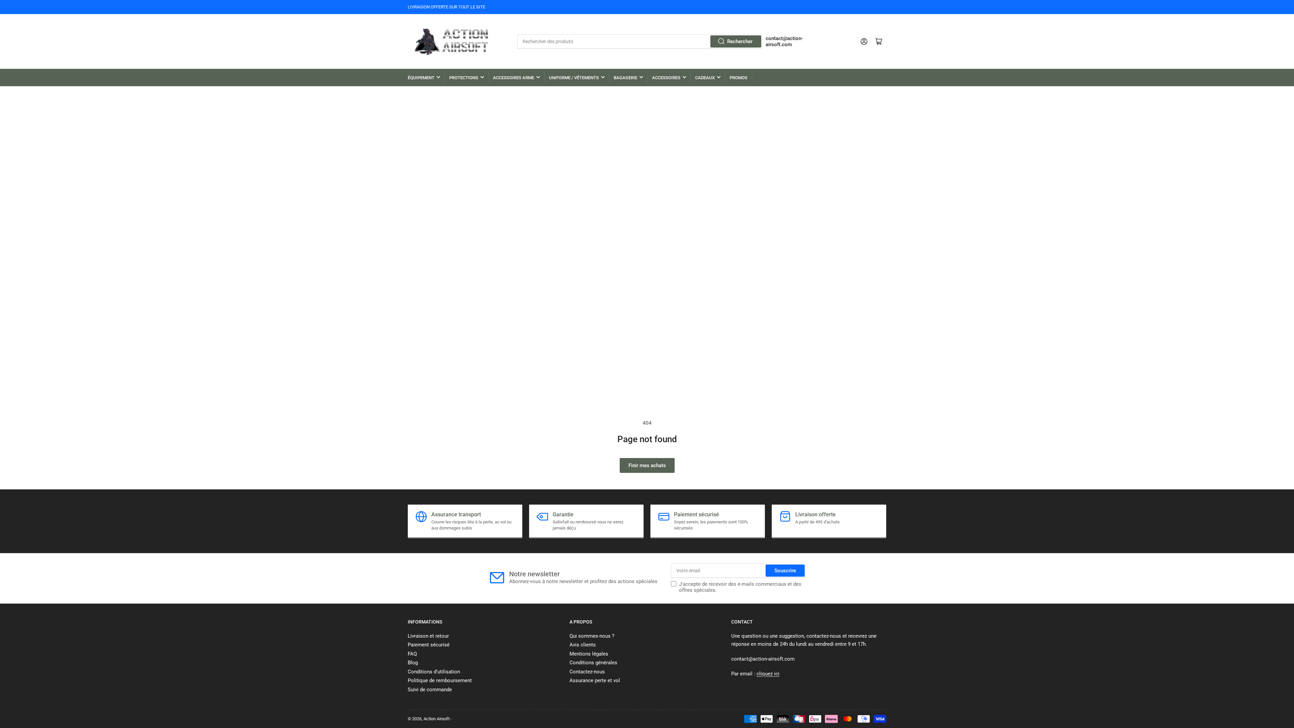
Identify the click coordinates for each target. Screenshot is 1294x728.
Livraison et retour (428, 636)
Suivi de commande (430, 690)
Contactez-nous (587, 672)
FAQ (412, 654)
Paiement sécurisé (429, 645)
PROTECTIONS (463, 77)
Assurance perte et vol (594, 680)
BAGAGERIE (625, 77)
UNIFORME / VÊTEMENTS (574, 77)
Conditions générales (593, 663)
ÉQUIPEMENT (421, 77)
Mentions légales (588, 654)
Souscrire (785, 571)
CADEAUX (705, 77)
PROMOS (738, 77)
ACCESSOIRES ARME (513, 77)
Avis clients (582, 645)
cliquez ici (768, 674)
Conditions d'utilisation (434, 672)
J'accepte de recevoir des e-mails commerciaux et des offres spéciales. (740, 587)
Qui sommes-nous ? (591, 636)
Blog (413, 663)
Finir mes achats (647, 465)
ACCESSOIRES (666, 77)
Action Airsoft (437, 718)
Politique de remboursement (440, 680)
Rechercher (739, 41)
